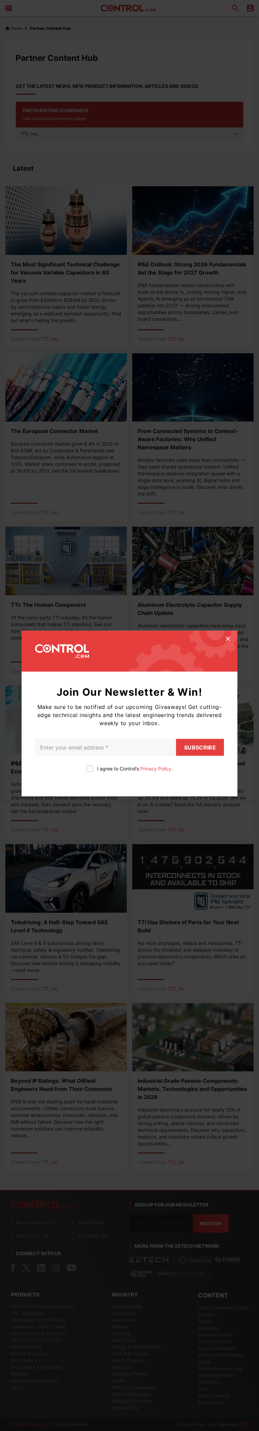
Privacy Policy (155, 768)
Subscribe (200, 747)
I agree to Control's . (135, 768)
